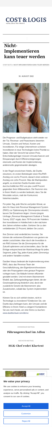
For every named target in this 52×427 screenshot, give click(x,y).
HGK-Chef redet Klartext (26, 346)
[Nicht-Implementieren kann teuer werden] (26, 108)
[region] (26, 402)
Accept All (26, 406)
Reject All (26, 421)
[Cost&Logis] (26, 21)
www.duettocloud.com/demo (15, 313)
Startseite (7, 65)
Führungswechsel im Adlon (26, 332)
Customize (26, 413)
